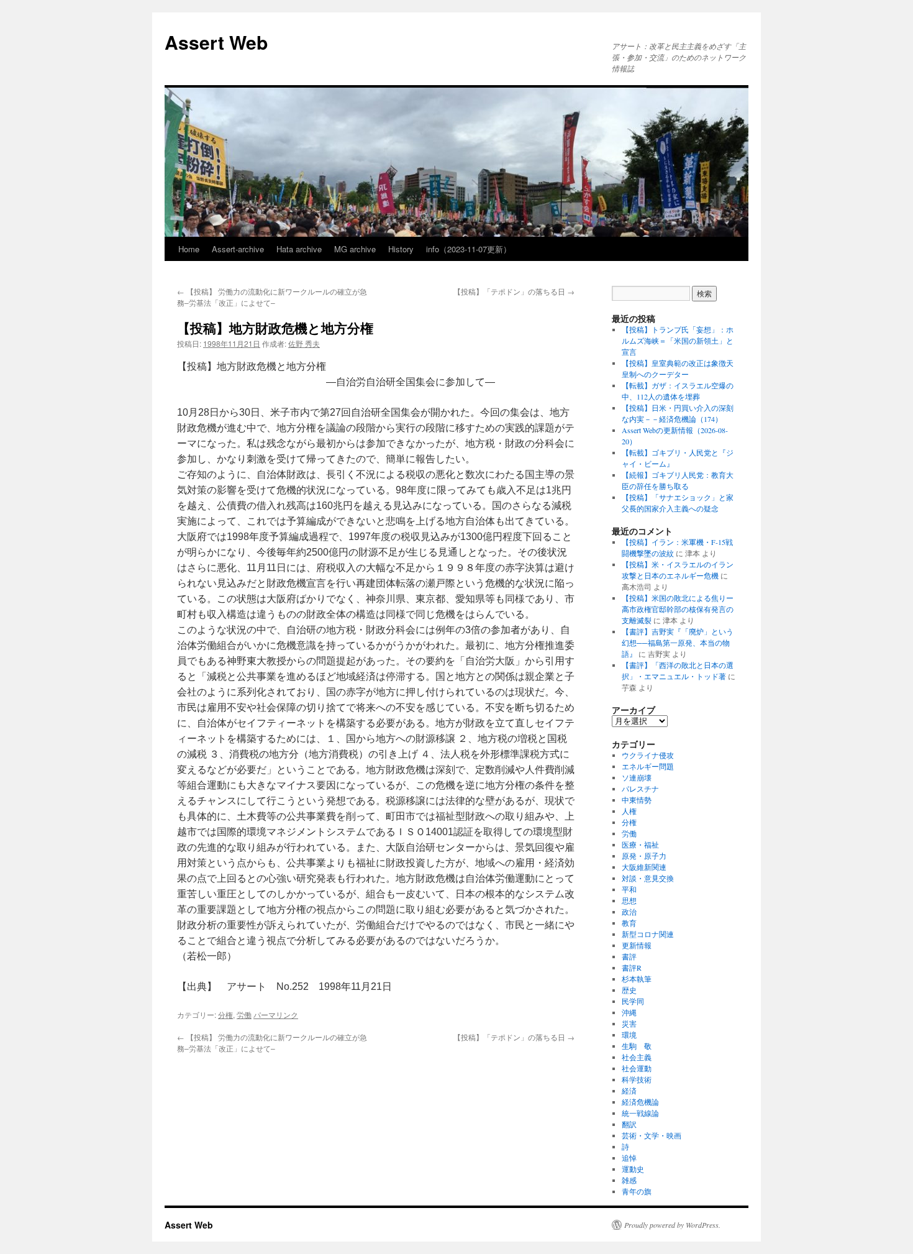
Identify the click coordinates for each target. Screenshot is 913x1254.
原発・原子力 (644, 856)
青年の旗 (637, 1191)
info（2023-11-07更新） (468, 249)
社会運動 (637, 1068)
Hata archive (299, 249)
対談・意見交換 (648, 878)
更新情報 (637, 945)
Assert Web (216, 42)
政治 (629, 912)
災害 (629, 1023)
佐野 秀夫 (304, 343)
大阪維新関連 (644, 867)
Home (188, 249)
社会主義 (637, 1057)
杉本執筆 (637, 979)
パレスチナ (640, 789)
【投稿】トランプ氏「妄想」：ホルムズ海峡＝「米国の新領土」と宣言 (678, 340)
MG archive (355, 249)
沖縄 (629, 1012)
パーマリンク (275, 1014)
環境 (629, 1035)
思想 (629, 900)
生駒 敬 (637, 1046)
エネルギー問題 (648, 766)
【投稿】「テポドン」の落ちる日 (514, 291)
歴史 (629, 990)
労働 (244, 1014)
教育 (629, 923)
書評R (632, 968)
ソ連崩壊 (637, 777)
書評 (629, 956)
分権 (225, 1014)
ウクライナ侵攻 (648, 755)
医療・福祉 (640, 844)
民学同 (633, 1001)
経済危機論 (640, 1102)
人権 (629, 811)
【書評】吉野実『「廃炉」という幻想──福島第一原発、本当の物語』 (678, 642)
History (401, 249)
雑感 (629, 1180)
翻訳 (629, 1124)
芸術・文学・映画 (651, 1135)
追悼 (629, 1158)
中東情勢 (637, 800)
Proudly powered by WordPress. (672, 1225)
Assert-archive (238, 249)
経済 (629, 1091)
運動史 (633, 1169)
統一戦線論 (640, 1113)
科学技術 (637, 1079)
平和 (629, 889)
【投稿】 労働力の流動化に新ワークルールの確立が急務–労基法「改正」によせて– (272, 297)
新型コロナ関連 (648, 934)
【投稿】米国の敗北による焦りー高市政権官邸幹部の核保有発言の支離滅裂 (678, 609)
